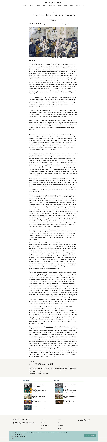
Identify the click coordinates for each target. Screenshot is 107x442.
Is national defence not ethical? (51, 268)
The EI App (59, 5)
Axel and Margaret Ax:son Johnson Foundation (84, 420)
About (65, 5)
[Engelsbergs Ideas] (53, 2)
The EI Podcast (52, 5)
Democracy (55, 20)
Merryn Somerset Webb (57, 19)
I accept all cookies (90, 435)
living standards (55, 281)
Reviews (44, 5)
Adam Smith (36, 104)
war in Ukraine (49, 327)
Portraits (38, 5)
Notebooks (25, 5)
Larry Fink (42, 167)
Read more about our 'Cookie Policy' (18, 436)
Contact (71, 5)
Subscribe (78, 5)
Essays (31, 5)
